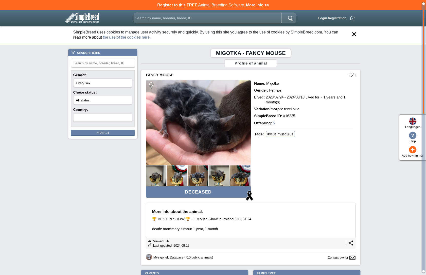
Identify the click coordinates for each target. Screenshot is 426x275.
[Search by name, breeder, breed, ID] (290, 18)
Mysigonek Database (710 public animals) (183, 257)
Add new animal (413, 152)
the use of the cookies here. (127, 37)
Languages (412, 127)
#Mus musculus (280, 134)
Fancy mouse (159, 75)
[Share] (350, 244)
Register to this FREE (177, 5)
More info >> (257, 5)
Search (102, 133)
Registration (337, 18)
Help (412, 138)
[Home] (352, 18)
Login (322, 18)
